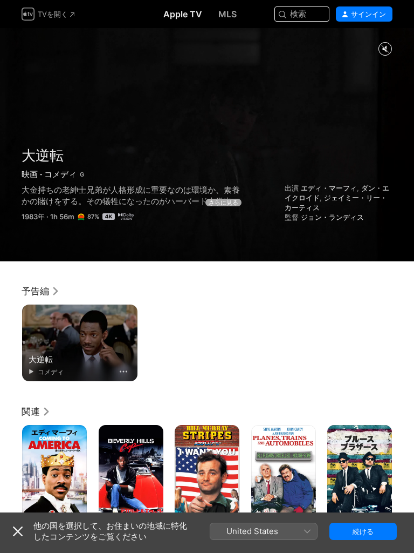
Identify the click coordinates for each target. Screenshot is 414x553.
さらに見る (223, 202)
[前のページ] (10, 473)
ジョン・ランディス (332, 217)
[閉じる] (18, 531)
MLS (227, 14)
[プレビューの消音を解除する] (384, 49)
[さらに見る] (123, 371)
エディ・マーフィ (329, 188)
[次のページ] (403, 473)
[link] (41, 291)
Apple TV (182, 14)
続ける (363, 531)
